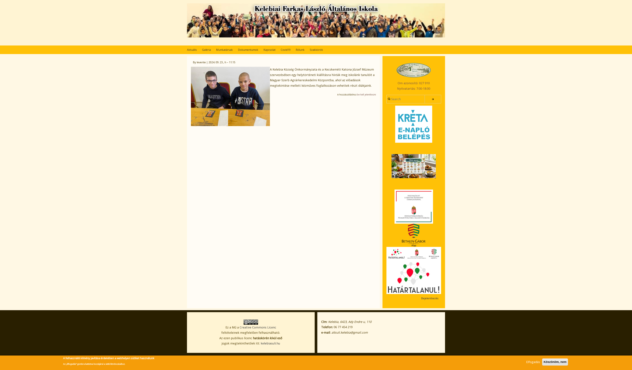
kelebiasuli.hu (270, 343)
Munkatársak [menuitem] (224, 50)
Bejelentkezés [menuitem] (429, 298)
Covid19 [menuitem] (285, 50)
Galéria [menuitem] (206, 50)
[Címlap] (316, 20)
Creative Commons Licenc (258, 327)
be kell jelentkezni (366, 94)
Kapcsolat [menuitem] (269, 50)
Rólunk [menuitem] (300, 50)
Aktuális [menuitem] (192, 50)
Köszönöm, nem (555, 362)
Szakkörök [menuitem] (316, 50)
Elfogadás (533, 362)
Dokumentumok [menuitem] (248, 50)
